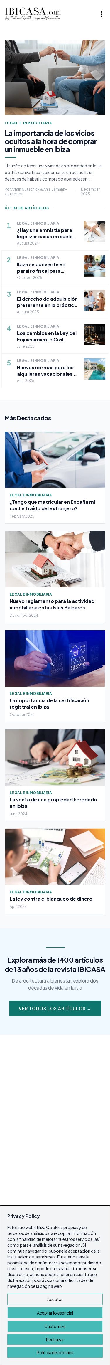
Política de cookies (55, 1352)
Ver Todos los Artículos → (55, 1008)
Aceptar (55, 1299)
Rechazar (55, 1339)
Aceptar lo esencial (55, 1312)
